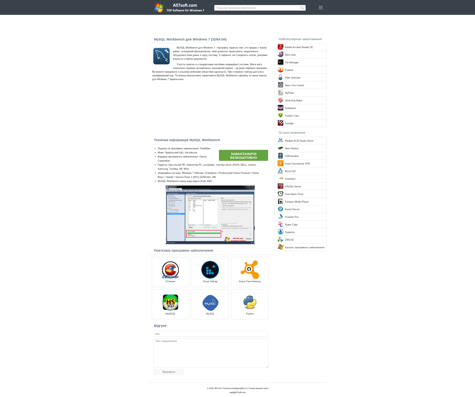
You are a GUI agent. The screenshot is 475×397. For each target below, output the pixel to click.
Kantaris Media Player (297, 201)
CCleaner (170, 281)
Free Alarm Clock (294, 194)
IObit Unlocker (292, 77)
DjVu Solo (290, 54)
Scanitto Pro (291, 217)
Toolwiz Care (292, 115)
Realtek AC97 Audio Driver (299, 140)
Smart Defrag (210, 281)
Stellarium (290, 108)
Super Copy (291, 224)
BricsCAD (290, 171)
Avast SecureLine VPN (297, 163)
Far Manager (292, 62)
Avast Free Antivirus (250, 281)
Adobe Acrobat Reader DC (299, 47)
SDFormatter (292, 156)
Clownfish (290, 179)
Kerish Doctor (292, 209)
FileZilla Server (293, 186)
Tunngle (289, 123)
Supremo (290, 232)
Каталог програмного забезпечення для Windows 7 (305, 247)
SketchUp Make (293, 100)
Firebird (289, 70)
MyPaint (289, 93)
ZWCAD (289, 239)
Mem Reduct (292, 148)
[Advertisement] (237, 25)
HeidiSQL (170, 313)
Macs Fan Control (294, 85)
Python (250, 313)
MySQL (210, 313)
